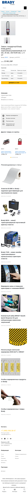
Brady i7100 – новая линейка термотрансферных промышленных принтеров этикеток (11, 255)
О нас (2, 454)
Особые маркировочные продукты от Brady (13, 380)
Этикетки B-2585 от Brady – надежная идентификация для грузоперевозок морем (12, 191)
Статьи (16, 456)
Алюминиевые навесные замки (9, 13)
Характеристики (6, 95)
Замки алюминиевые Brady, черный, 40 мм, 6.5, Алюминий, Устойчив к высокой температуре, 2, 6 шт (6, 152)
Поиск (2, 456)
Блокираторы (14, 11)
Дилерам (3, 471)
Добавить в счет (14, 82)
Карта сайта (4, 460)
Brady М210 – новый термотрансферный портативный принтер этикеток (13, 222)
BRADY (2, 148)
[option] (14, 28)
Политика (3, 458)
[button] (10, 157)
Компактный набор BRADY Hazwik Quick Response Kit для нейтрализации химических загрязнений (13, 319)
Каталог (7, 11)
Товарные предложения (20, 454)
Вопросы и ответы (7, 99)
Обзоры (3, 97)
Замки (19, 11)
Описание (4, 93)
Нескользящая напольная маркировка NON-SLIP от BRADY (12, 351)
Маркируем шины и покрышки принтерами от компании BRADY (12, 287)
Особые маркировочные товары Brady (12, 410)
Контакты (3, 462)
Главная (2, 11)
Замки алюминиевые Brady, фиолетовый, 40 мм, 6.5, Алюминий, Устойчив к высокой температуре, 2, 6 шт (20, 152)
